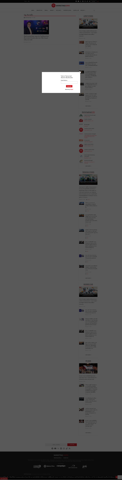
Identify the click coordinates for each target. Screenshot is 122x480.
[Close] (80, 72)
